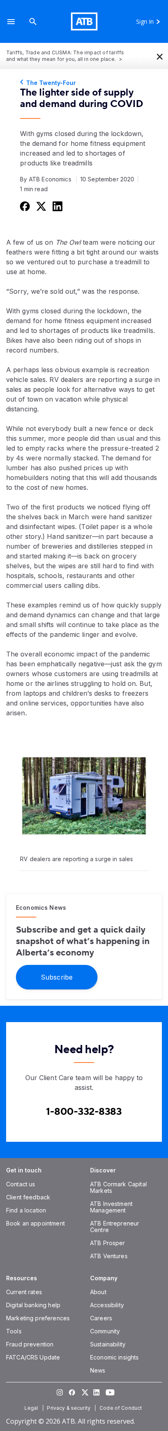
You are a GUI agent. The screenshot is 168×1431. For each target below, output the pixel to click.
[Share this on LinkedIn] (57, 206)
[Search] (33, 21)
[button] (11, 21)
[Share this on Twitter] (40, 206)
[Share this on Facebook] (24, 206)
